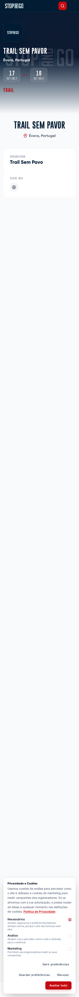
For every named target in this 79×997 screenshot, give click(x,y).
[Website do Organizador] (14, 187)
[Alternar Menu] (72, 6)
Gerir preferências (56, 964)
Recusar (63, 975)
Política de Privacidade (39, 911)
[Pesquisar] (62, 6)
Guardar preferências (34, 975)
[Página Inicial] (14, 5)
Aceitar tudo (58, 985)
